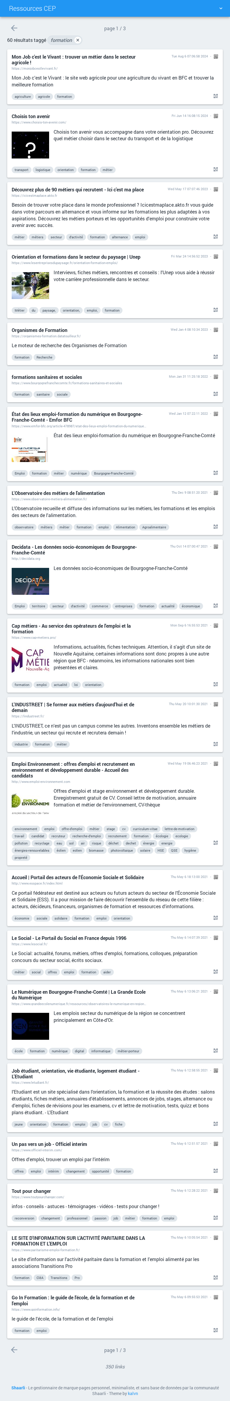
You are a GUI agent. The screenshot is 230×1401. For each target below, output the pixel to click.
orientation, (71, 310)
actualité (168, 606)
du (33, 310)
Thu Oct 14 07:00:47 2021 (189, 546)
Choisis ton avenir (31, 116)
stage (111, 829)
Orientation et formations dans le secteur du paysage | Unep (76, 257)
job (95, 1124)
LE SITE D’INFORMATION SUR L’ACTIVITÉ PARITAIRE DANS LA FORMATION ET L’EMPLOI (78, 1240)
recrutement (117, 836)
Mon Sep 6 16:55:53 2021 (189, 625)
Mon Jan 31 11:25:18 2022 (188, 376)
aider (107, 972)
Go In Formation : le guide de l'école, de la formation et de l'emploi (73, 1300)
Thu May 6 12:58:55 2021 (189, 1070)
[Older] (14, 28)
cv (124, 829)
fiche (118, 1124)
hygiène (190, 850)
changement (75, 1171)
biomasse (96, 850)
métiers (37, 237)
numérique (79, 473)
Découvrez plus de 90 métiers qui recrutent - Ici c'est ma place (78, 189)
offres (52, 972)
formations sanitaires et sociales (47, 377)
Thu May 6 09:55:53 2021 (189, 1297)
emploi (140, 237)
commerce (100, 606)
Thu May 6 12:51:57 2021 (189, 1143)
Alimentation (125, 527)
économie (22, 918)
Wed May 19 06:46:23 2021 (188, 763)
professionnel (77, 1218)
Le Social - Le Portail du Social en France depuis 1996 (69, 938)
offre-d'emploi (72, 829)
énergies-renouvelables (32, 850)
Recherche (44, 357)
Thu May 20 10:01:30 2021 (188, 704)
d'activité (76, 237)
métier (108, 169)
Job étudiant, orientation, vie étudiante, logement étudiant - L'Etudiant (76, 1073)
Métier (20, 310)
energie (166, 843)
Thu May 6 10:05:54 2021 (189, 1237)
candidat (37, 836)
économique (191, 606)
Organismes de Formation (39, 330)
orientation (66, 169)
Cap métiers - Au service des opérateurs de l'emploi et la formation (71, 628)
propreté (21, 857)
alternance (120, 237)
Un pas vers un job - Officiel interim (49, 1144)
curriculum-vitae (145, 829)
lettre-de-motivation (179, 829)
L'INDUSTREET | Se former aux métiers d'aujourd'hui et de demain (73, 707)
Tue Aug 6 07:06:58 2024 (190, 56)
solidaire (61, 918)
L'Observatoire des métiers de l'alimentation (58, 493)
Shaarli (18, 1388)
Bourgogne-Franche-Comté (114, 473)
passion (100, 1218)
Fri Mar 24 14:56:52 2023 (189, 256)
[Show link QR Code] (214, 96)
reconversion (24, 1218)
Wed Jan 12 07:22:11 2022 (188, 413)
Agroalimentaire (154, 527)
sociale (62, 394)
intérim (53, 1171)
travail (19, 836)
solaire (145, 850)
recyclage (42, 843)
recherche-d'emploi (86, 836)
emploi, (92, 310)
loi (76, 684)
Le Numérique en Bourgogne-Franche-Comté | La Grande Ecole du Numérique (79, 994)
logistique (43, 169)
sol (71, 843)
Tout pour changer (31, 1191)
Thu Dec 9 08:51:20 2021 (190, 492)
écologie (162, 836)
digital (79, 1051)
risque (96, 843)
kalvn (133, 1393)
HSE (161, 850)
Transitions (59, 1277)
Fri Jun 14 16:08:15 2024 (190, 115)
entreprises (123, 606)
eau (59, 843)
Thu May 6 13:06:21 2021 (189, 991)
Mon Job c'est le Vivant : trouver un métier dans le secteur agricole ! (74, 59)
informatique (101, 1051)
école (19, 1051)
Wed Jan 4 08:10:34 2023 (189, 329)
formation (65, 40)
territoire (38, 606)
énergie (148, 843)
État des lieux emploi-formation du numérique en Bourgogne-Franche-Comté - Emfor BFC (77, 417)
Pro (77, 1277)
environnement (26, 829)
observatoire (24, 527)
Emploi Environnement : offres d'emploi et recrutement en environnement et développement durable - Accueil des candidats (73, 769)
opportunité (100, 1171)
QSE (174, 850)
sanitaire (43, 394)
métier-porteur (128, 1051)
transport (21, 169)
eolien (77, 850)
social (36, 972)
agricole (44, 96)
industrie (21, 744)
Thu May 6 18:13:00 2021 (189, 876)
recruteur (58, 836)
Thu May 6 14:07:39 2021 (189, 937)
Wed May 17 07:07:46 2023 (188, 189)
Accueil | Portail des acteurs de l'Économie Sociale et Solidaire (78, 877)
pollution (21, 843)
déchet (113, 843)
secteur (56, 237)
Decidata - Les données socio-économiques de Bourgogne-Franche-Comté (74, 549)
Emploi (20, 473)
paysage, (49, 310)
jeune (19, 1124)
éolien (61, 850)
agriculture (23, 96)
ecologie (181, 836)
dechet (131, 843)
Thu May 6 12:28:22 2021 (189, 1190)
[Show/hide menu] (221, 8)
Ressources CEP (32, 8)
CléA (40, 1277)
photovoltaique (122, 850)
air (83, 843)
